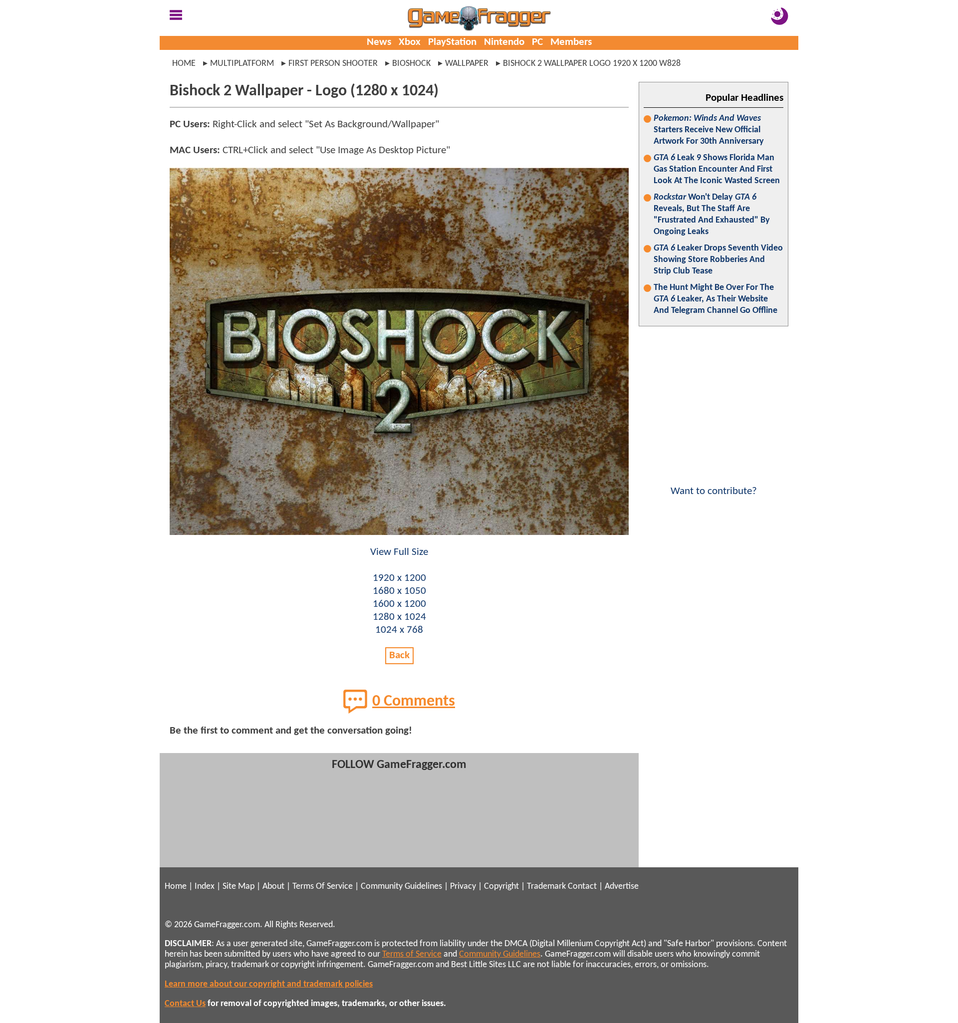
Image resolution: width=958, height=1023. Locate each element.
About (273, 886)
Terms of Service (412, 954)
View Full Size (399, 552)
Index (205, 886)
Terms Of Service (322, 886)
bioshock (411, 63)
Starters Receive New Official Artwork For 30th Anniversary (709, 130)
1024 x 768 (399, 630)
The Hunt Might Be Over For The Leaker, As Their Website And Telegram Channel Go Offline (715, 299)
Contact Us (185, 1004)
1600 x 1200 (399, 604)
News (379, 42)
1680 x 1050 (399, 591)
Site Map (238, 886)
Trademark (546, 886)
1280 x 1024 (399, 617)
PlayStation (452, 42)
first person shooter (333, 63)
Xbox (410, 42)
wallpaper (466, 63)
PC (537, 42)
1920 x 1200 (399, 578)
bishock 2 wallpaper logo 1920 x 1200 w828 (592, 63)
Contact (582, 886)
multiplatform (242, 63)
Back (399, 655)
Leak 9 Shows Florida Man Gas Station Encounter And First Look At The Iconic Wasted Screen (717, 169)
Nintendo (504, 42)
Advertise (622, 886)
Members (571, 42)
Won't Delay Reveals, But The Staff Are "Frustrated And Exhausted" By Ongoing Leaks (712, 215)
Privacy (463, 886)
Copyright (501, 886)
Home (184, 63)
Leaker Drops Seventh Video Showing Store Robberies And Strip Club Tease (718, 260)
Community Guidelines (401, 886)
